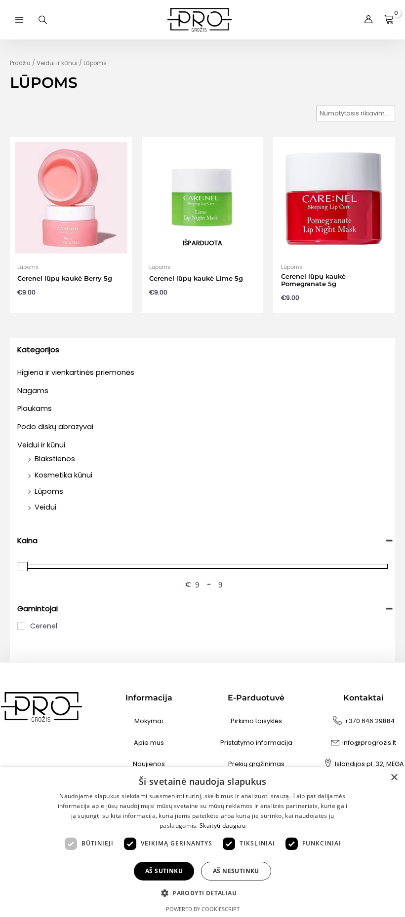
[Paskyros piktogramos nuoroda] (368, 19)
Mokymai (148, 721)
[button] (202, 893)
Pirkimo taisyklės (256, 721)
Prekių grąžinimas (256, 764)
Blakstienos (55, 459)
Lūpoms (49, 491)
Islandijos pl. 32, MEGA (369, 764)
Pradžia (20, 63)
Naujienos (149, 764)
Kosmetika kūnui (63, 475)
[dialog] (202, 842)
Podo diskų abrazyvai (55, 427)
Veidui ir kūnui (41, 445)
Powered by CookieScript (203, 909)
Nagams (32, 391)
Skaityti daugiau (222, 825)
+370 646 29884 (369, 721)
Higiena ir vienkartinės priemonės (75, 372)
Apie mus (149, 742)
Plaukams (34, 408)
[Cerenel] (21, 626)
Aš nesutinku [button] (236, 871)
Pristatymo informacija (256, 742)
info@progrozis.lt (369, 742)
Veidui (45, 507)
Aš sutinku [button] (164, 871)
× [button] (394, 777)
